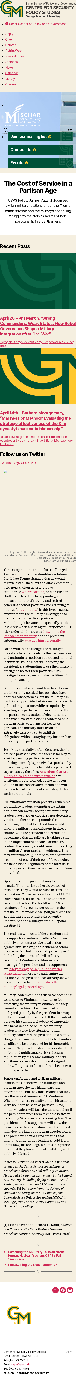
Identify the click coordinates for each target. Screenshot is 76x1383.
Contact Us (21, 149)
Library (10, 79)
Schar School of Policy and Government (37, 24)
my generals (26, 610)
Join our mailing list (28, 136)
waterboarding (33, 592)
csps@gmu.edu (20, 1364)
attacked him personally (42, 641)
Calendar (11, 73)
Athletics (11, 62)
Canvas (10, 45)
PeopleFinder (14, 56)
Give (8, 39)
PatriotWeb (13, 50)
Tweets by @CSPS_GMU (18, 463)
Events (17, 162)
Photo (46, 560)
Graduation (13, 84)
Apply (9, 34)
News (9, 67)
